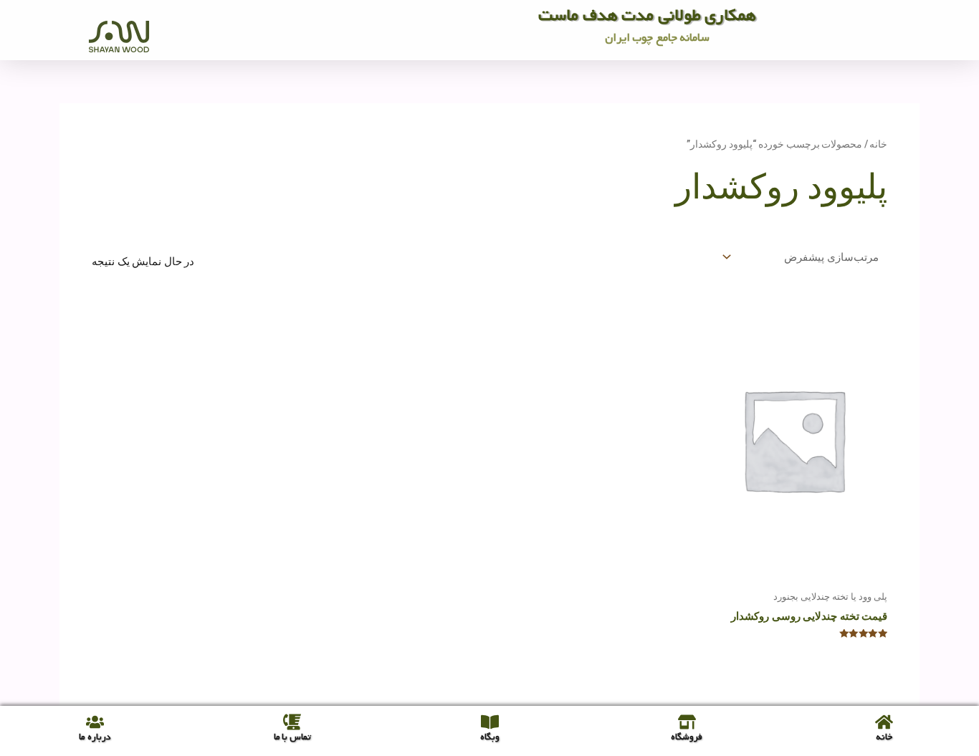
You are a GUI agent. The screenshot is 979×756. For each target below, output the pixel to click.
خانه (878, 144)
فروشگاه (686, 737)
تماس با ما (292, 737)
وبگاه (490, 737)
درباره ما (95, 737)
